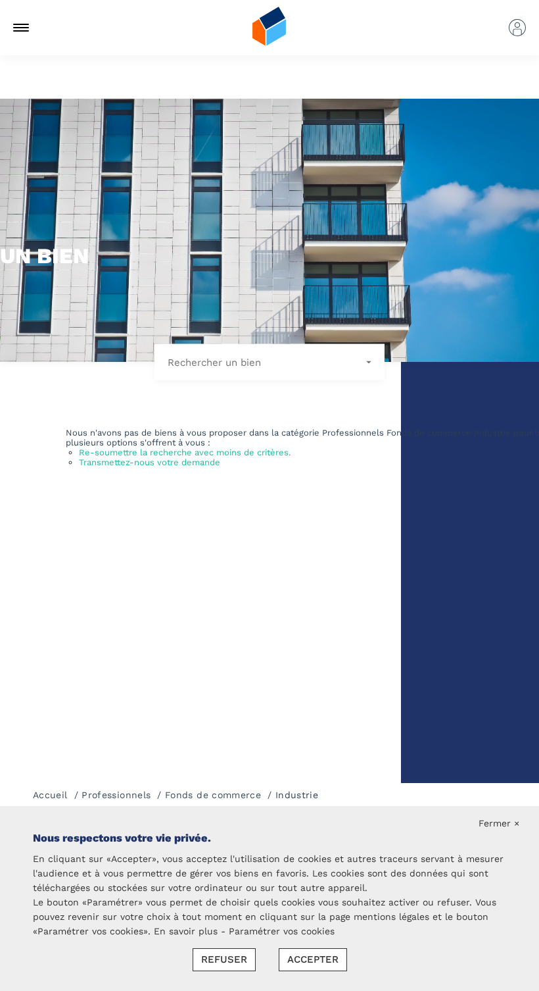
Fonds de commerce (213, 795)
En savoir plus (187, 931)
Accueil (50, 795)
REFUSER (224, 959)
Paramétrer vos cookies (282, 931)
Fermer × (499, 823)
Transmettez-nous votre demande (149, 462)
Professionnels (116, 795)
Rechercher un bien (216, 362)
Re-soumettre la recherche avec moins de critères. (185, 452)
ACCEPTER (313, 959)
